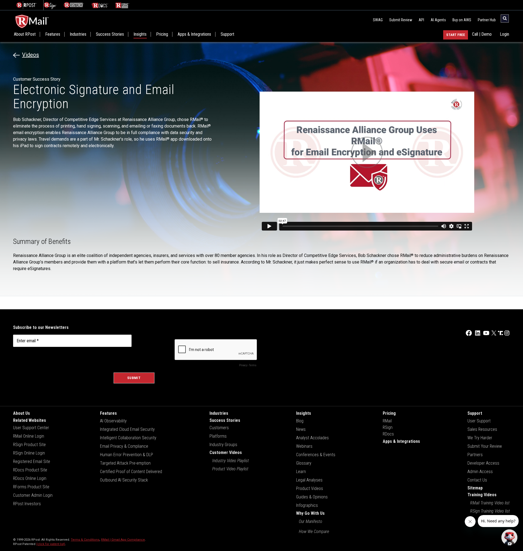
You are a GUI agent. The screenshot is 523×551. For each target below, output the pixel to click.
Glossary (303, 463)
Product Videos (309, 488)
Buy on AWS (461, 20)
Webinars (304, 446)
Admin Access (480, 471)
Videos (30, 55)
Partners (475, 454)
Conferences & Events (315, 454)
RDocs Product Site (30, 470)
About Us (21, 413)
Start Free (455, 35)
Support (227, 34)
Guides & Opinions (312, 496)
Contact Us (477, 480)
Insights (140, 34)
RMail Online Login (28, 436)
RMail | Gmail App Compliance (123, 539)
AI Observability (113, 420)
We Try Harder (479, 437)
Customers (219, 427)
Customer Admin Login (33, 495)
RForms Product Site (31, 486)
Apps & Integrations (194, 34)
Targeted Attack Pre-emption (125, 463)
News (301, 429)
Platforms (218, 436)
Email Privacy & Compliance (124, 446)
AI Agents (438, 20)
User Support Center (31, 427)
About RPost (25, 34)
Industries (78, 34)
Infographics (307, 505)
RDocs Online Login (29, 478)
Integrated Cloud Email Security (127, 429)
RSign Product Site (29, 444)
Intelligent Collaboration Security (128, 437)
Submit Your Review (484, 446)
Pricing (162, 34)
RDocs (388, 434)
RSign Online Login (29, 453)
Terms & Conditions (85, 539)
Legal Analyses (309, 480)
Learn (301, 471)
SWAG (378, 20)
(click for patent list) (50, 544)
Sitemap (475, 488)
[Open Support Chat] (509, 537)
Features (52, 34)
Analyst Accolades (312, 437)
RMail (387, 420)
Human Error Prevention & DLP (126, 454)
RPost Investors (27, 503)
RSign (388, 427)
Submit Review (400, 20)
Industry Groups (223, 444)
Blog (299, 420)
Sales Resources (482, 429)
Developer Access (483, 463)
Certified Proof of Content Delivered (131, 471)
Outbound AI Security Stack (124, 480)
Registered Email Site (31, 461)
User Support (479, 420)
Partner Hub (487, 20)
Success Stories (110, 34)
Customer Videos (225, 452)
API (421, 20)
